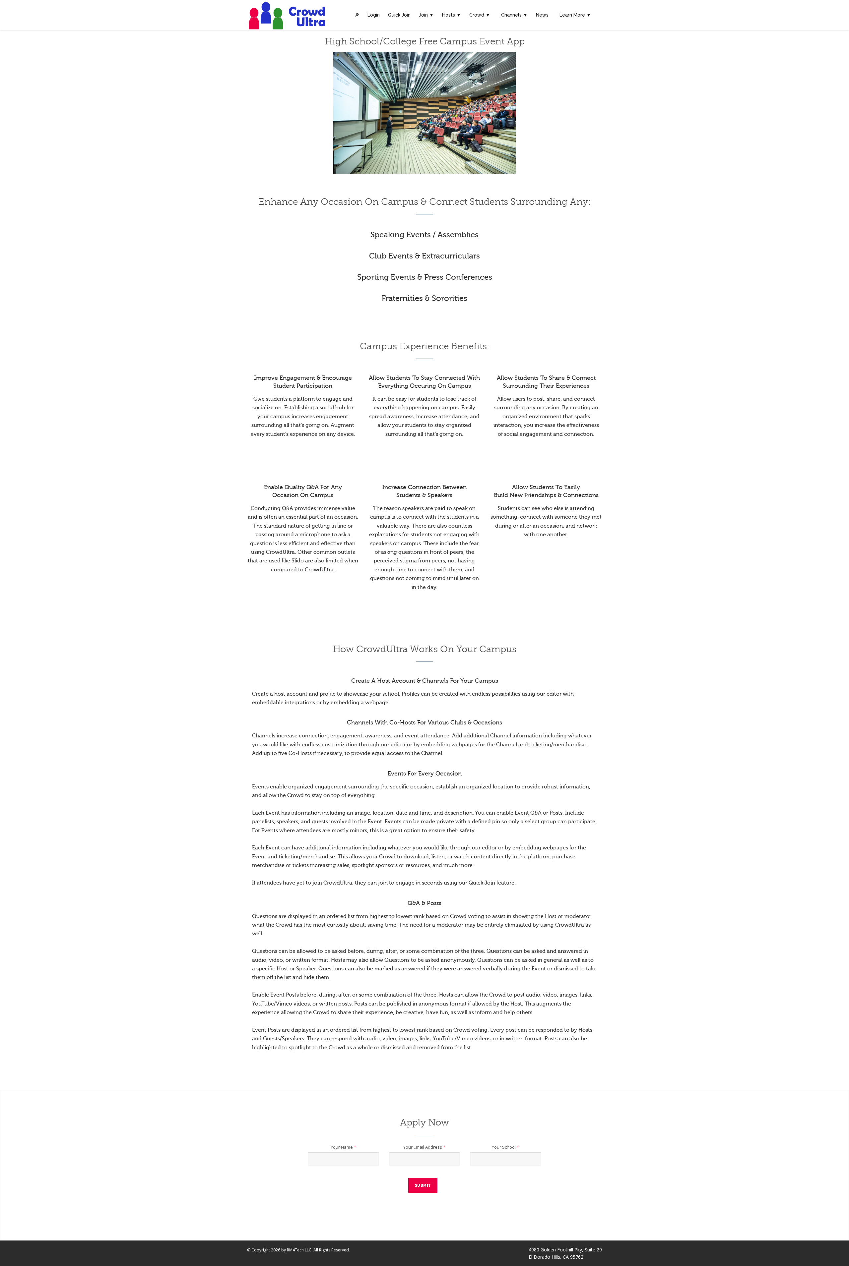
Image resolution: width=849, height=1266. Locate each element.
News (542, 15)
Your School (505, 1147)
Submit (423, 1185)
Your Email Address (424, 1147)
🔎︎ (357, 15)
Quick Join (399, 15)
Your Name (343, 1147)
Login (373, 15)
